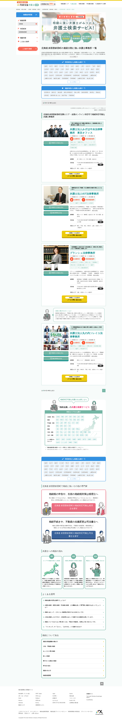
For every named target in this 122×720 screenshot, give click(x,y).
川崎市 (70, 442)
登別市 (67, 69)
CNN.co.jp (38, 696)
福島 (82, 416)
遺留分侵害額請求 (68, 92)
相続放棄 (60, 92)
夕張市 (46, 75)
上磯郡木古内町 (48, 78)
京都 (65, 429)
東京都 (73, 136)
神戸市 (84, 439)
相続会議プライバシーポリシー (58, 711)
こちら (78, 449)
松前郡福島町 (84, 75)
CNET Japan (39, 693)
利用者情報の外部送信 (74, 711)
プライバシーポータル (87, 711)
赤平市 (56, 72)
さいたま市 (64, 442)
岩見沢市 (88, 66)
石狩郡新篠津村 (67, 75)
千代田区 (82, 196)
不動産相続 (71, 95)
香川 (77, 432)
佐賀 (61, 435)
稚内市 (97, 72)
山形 (78, 416)
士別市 (66, 72)
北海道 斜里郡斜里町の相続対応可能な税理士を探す (73, 507)
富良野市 (92, 72)
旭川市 (51, 66)
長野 (65, 422)
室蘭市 (72, 69)
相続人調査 (77, 92)
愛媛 (85, 432)
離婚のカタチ (22, 705)
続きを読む (95, 155)
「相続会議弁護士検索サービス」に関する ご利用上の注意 (60, 447)
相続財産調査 (84, 92)
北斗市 (82, 69)
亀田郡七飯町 (57, 78)
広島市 (94, 439)
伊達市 (57, 69)
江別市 (62, 69)
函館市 (56, 66)
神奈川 (62, 419)
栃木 (78, 419)
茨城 (74, 419)
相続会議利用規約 (44, 711)
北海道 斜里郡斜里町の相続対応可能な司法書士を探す (73, 534)
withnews (21, 702)
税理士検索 (81, 3)
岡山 (61, 432)
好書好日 (55, 698)
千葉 (70, 419)
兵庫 (61, 429)
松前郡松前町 (76, 75)
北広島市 (46, 69)
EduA (20, 698)
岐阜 (65, 426)
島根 (73, 432)
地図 (101, 164)
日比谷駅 (91, 339)
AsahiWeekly (89, 699)
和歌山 (78, 429)
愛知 (57, 426)
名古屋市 (68, 439)
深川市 (77, 69)
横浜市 (58, 439)
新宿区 (82, 136)
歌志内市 (51, 75)
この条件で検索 (27, 49)
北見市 (72, 66)
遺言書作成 (47, 92)
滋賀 (73, 429)
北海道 (58, 416)
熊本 (69, 435)
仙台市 (58, 442)
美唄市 (46, 72)
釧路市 (77, 66)
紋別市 (61, 72)
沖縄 (86, 435)
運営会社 (21, 713)
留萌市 (97, 69)
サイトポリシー (34, 711)
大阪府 (73, 256)
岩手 (66, 416)
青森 (62, 416)
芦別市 (51, 72)
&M (19, 696)
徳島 (81, 432)
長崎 (65, 435)
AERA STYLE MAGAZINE (59, 702)
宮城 (74, 416)
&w (22, 696)
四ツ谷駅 (91, 136)
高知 (89, 432)
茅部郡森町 (73, 78)
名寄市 (71, 72)
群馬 (82, 419)
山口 (65, 432)
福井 (77, 422)
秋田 (70, 416)
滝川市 (87, 69)
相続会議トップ (65, 3)
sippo (54, 693)
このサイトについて (24, 711)
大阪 (57, 429)
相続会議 (71, 696)
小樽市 (82, 66)
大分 (73, 435)
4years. (71, 693)
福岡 (57, 435)
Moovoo (20, 700)
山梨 (61, 422)
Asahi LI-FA (72, 700)
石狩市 (52, 69)
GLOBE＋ (55, 696)
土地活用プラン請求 (101, 3)
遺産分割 (54, 92)
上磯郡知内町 (93, 75)
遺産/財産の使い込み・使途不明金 (58, 95)
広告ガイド (27, 713)
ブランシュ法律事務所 (82, 252)
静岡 (61, 426)
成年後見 (46, 95)
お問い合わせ (35, 713)
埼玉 (66, 419)
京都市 (89, 439)
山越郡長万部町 (81, 78)
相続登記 (92, 92)
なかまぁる (55, 700)
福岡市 (79, 439)
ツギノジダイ (72, 698)
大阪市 (82, 256)
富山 (69, 422)
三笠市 (76, 72)
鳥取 (69, 432)
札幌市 (46, 66)
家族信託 (98, 92)
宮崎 (77, 435)
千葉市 (75, 442)
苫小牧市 (62, 66)
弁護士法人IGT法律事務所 (84, 193)
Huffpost (38, 698)
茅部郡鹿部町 (65, 78)
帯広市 (67, 66)
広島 (57, 432)
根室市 (81, 72)
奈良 (69, 429)
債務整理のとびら (40, 705)
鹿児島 (81, 435)
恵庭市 (98, 66)
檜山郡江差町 (90, 78)
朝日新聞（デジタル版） (24, 693)
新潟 (57, 422)
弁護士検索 (74, 3)
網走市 (92, 69)
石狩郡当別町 (59, 75)
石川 (73, 422)
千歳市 (93, 66)
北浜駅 (90, 256)
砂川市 (86, 72)
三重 (69, 426)
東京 (57, 419)
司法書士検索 (90, 3)
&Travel (26, 696)
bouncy (37, 702)
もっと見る (73, 81)
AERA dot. (38, 700)
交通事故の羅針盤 (73, 702)
